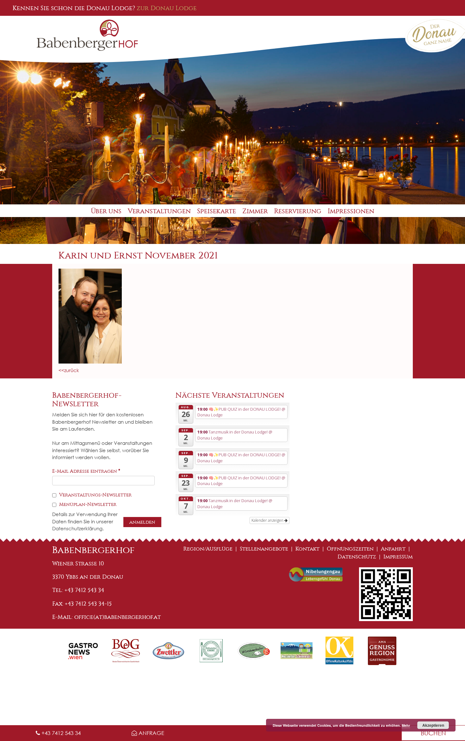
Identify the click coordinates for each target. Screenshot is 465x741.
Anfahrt (393, 548)
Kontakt (307, 548)
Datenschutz (357, 556)
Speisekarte (216, 211)
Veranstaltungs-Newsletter (95, 495)
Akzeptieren (433, 725)
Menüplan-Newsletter (87, 504)
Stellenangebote (264, 548)
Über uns (106, 211)
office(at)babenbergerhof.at (117, 616)
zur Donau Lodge (167, 8)
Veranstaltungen (159, 211)
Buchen (433, 733)
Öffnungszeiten (350, 548)
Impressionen (351, 211)
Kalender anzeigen (267, 520)
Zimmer (255, 211)
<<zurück (69, 370)
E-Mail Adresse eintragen (86, 471)
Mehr (406, 725)
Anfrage (150, 733)
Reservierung (297, 211)
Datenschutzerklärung (77, 528)
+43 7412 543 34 (60, 733)
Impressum (398, 556)
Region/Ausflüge (207, 548)
